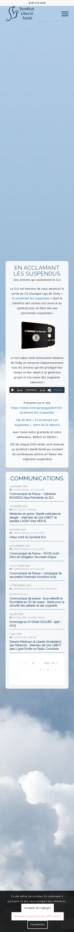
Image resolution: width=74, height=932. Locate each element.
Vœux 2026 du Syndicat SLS (27, 537)
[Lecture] (13, 390)
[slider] (59, 390)
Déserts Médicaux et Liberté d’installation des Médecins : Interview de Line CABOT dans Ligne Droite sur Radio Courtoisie (35, 645)
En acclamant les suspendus (31, 298)
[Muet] (50, 390)
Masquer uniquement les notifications (37, 916)
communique (21, 489)
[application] (37, 390)
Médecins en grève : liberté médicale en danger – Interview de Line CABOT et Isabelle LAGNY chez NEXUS (35, 517)
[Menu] (63, 13)
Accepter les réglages (37, 908)
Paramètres (37, 924)
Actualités (37, 489)
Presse (32, 509)
